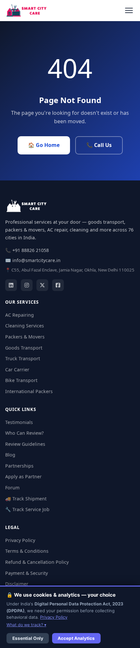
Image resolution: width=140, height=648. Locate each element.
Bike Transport (21, 380)
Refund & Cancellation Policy (37, 562)
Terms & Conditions (27, 551)
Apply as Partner (23, 476)
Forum (12, 487)
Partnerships (19, 466)
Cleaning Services (24, 326)
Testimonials (19, 422)
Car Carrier (17, 369)
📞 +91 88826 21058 (27, 250)
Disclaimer (16, 584)
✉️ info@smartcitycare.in (33, 260)
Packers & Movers (25, 337)
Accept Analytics (76, 638)
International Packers (29, 391)
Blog (10, 455)
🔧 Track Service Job (27, 509)
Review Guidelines (25, 444)
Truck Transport (22, 358)
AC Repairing (19, 315)
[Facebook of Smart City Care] (58, 285)
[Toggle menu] (129, 10)
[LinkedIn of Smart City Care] (11, 285)
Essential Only (27, 638)
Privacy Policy (20, 540)
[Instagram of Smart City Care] (27, 285)
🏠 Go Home (44, 145)
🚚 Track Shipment (26, 499)
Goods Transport (23, 348)
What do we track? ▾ (26, 624)
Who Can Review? (24, 433)
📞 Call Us (99, 145)
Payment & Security (26, 573)
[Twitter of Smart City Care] (42, 285)
